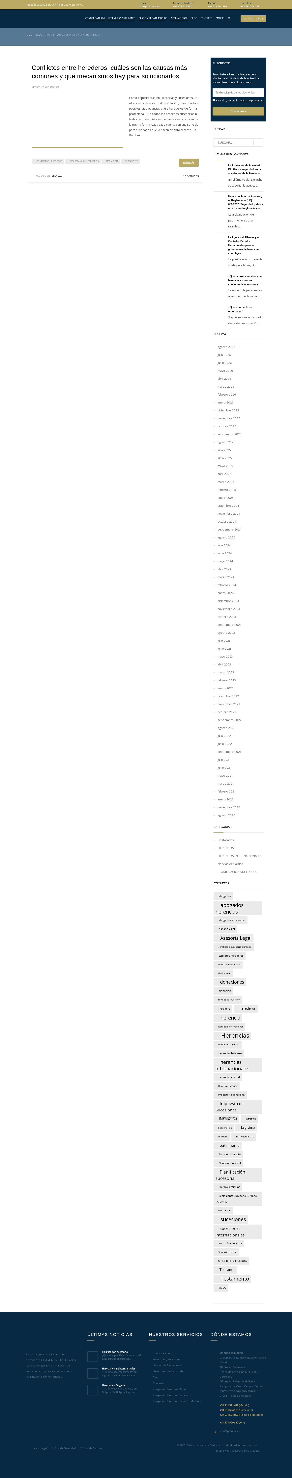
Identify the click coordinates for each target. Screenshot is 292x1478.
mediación (112, 161)
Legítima (248, 1127)
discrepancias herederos (84, 161)
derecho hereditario (229, 964)
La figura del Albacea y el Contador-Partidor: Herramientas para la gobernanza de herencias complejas (243, 245)
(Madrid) (234, 1405)
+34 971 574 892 (182, 6)
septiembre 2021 (230, 752)
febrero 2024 (227, 585)
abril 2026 (224, 378)
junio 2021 (225, 767)
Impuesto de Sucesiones (230, 1107)
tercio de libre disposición (232, 1260)
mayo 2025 (225, 466)
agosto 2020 (226, 815)
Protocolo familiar (229, 1187)
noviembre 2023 (229, 609)
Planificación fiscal (230, 1163)
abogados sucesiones (232, 920)
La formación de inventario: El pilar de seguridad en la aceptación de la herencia (245, 169)
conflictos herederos (49, 161)
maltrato (223, 1136)
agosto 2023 (226, 633)
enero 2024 (226, 593)
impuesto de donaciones (231, 1094)
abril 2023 (224, 664)
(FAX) (232, 1422)
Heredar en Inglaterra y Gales (118, 1368)
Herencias (235, 1035)
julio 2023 (224, 640)
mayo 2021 (225, 775)
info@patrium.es (149, 6)
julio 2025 (224, 450)
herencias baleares (230, 1053)
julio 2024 (224, 545)
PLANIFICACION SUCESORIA (237, 872)
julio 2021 (224, 760)
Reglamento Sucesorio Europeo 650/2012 (236, 1199)
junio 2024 (225, 553)
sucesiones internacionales (230, 1232)
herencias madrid (229, 1077)
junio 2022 (225, 744)
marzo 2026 (226, 386)
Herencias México (228, 1085)
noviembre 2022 (229, 704)
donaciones (232, 982)
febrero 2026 (227, 394)
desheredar (224, 973)
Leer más (189, 162)
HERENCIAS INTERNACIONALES (240, 856)
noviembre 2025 (229, 418)
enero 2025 (226, 498)
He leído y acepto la (239, 100)
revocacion (224, 1210)
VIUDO (222, 1287)
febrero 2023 (227, 680)
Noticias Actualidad (230, 864)
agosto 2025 (226, 442)
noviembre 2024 (229, 513)
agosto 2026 (226, 347)
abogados (225, 896)
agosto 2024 (226, 537)
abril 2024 (224, 569)
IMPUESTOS (228, 1118)
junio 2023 (225, 648)
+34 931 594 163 (250, 6)
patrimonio (229, 1145)
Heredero (224, 1008)
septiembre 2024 (230, 529)
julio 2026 (224, 355)
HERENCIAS (56, 175)
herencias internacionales (232, 1065)
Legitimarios (225, 1127)
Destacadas (226, 840)
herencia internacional (230, 1026)
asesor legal (227, 929)
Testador (227, 1269)
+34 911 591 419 (217, 6)
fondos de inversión (229, 999)
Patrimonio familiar (230, 1154)
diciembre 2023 (228, 601)
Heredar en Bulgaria (113, 1385)
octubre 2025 (227, 426)
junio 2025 (225, 458)
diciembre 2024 (228, 505)
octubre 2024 (227, 521)
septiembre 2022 (230, 720)
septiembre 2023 (230, 625)
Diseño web (222, 1450)
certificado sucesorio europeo (235, 946)
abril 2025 (224, 474)
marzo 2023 (226, 672)
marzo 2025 (226, 482)
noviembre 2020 (229, 807)
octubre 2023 (227, 617)
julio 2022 (224, 736)
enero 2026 (226, 402)
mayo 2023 (225, 656)
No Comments (191, 176)
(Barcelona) (236, 1410)
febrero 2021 (227, 791)
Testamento (131, 161)
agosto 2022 (226, 728)
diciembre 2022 (228, 696)
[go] (258, 143)
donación (225, 991)
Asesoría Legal (235, 938)
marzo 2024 (226, 577)
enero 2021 (226, 799)
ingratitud (251, 1118)
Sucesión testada (227, 1252)
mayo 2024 (225, 561)
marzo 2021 (226, 783)
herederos (248, 1008)
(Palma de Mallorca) (241, 1414)
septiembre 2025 (230, 434)
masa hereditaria (245, 1136)
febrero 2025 (227, 490)
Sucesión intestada (230, 1243)
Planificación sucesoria (230, 1175)
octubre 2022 (227, 712)
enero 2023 (226, 688)
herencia (230, 1017)
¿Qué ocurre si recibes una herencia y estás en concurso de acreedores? (245, 280)
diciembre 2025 (228, 410)
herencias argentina (229, 1044)
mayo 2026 (225, 371)
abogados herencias (230, 908)
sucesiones (233, 1219)
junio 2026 (225, 363)
